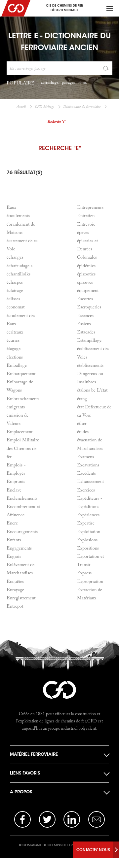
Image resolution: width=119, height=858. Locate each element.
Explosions (87, 540)
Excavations (88, 465)
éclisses (13, 299)
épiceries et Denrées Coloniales (87, 249)
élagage (13, 348)
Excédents (86, 473)
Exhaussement (90, 481)
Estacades (86, 332)
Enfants (14, 540)
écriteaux (15, 332)
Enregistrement (21, 598)
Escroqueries (89, 307)
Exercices (86, 490)
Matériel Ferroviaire (34, 754)
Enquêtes (15, 581)
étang (82, 398)
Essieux (84, 324)
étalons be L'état (92, 390)
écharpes (15, 282)
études (83, 431)
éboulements (18, 215)
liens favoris (25, 773)
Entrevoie (86, 224)
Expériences (88, 515)
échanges (15, 257)
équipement (88, 290)
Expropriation (90, 581)
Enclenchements (22, 498)
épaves (83, 232)
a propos (21, 792)
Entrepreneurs (90, 207)
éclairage (15, 290)
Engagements (19, 548)
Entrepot (15, 606)
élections (15, 357)
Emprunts (16, 481)
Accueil (21, 106)
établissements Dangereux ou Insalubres (90, 373)
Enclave (14, 490)
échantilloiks (18, 274)
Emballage (17, 365)
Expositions (88, 548)
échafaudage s (19, 266)
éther (82, 423)
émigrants (16, 407)
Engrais (14, 556)
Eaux (11, 207)
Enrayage (15, 589)
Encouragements (22, 531)
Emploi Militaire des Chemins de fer (23, 448)
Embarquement (21, 373)
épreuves (85, 282)
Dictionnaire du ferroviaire (81, 106)
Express (84, 573)
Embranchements (23, 398)
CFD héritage (44, 106)
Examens (85, 457)
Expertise (86, 523)
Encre (12, 523)
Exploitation (88, 531)
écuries (13, 340)
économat (15, 307)
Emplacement (19, 431)
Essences (85, 315)
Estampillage (89, 340)
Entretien (86, 215)
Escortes (85, 299)
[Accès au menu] (109, 8)
